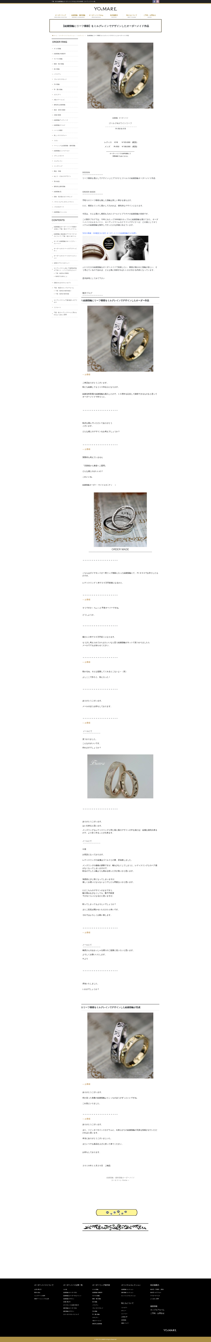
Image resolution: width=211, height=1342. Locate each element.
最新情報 (153, 1306)
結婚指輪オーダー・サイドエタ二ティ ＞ (99, 485)
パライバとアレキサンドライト (64, 202)
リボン (56, 140)
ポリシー (123, 1310)
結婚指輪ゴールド (59, 125)
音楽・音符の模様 (59, 110)
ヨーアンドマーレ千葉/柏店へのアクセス (65, 301)
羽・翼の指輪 (58, 89)
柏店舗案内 (114, 16)
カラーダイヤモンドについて (71, 1314)
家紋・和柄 (57, 171)
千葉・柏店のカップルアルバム (64, 288)
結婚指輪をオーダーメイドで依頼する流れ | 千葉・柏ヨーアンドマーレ (65, 228)
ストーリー (124, 1313)
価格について (125, 1323)
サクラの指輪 (58, 59)
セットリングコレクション (128, 1295)
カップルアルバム (157, 1310)
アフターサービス (155, 1295)
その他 (65, 1289)
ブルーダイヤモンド (60, 79)
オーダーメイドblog (96, 16)
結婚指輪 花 (57, 192)
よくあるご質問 (154, 1298)
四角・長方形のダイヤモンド (63, 197)
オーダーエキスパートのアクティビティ (65, 249)
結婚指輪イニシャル (60, 212)
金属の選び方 (67, 1301)
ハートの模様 (58, 130)
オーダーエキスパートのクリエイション (65, 257)
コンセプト (124, 1307)
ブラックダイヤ (59, 156)
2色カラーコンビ (59, 100)
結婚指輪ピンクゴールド (62, 151)
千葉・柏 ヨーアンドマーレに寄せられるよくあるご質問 (65, 313)
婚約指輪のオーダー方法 (70, 1308)
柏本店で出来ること (61, 276)
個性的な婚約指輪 (59, 186)
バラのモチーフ (59, 207)
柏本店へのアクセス (155, 1292)
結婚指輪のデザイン (68, 1298)
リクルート (57, 307)
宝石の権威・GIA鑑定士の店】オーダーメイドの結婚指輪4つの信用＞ (109, 233)
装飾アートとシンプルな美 (41, 1298)
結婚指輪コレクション (127, 1289)
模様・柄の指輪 (59, 64)
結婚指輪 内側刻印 (60, 54)
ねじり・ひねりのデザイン (62, 176)
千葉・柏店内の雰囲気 (62, 273)
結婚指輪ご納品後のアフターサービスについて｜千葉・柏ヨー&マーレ (65, 235)
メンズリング (58, 166)
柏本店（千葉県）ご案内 (157, 1289)
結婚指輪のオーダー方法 (70, 1292)
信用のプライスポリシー (62, 263)
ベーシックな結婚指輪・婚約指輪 (64, 146)
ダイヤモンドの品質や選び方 (71, 1305)
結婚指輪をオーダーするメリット (72, 1295)
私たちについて (131, 16)
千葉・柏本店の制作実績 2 (63, 291)
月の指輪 (57, 84)
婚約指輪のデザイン (68, 1311)
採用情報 (123, 1320)
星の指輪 (57, 69)
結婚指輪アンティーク (61, 120)
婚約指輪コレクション (127, 1292)
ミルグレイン (58, 161)
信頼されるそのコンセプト (62, 283)
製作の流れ (37, 1292)
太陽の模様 (57, 115)
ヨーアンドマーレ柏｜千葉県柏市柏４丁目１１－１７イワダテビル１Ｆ (65, 269)
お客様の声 (124, 1317)
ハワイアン (57, 74)
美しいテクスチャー (60, 135)
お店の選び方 (38, 1289)
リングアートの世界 (39, 1295)
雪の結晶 (57, 181)
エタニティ (57, 94)
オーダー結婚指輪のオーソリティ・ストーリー (65, 242)
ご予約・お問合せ (150, 16)
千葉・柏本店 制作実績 (62, 294)
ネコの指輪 (57, 49)
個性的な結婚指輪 (59, 105)
